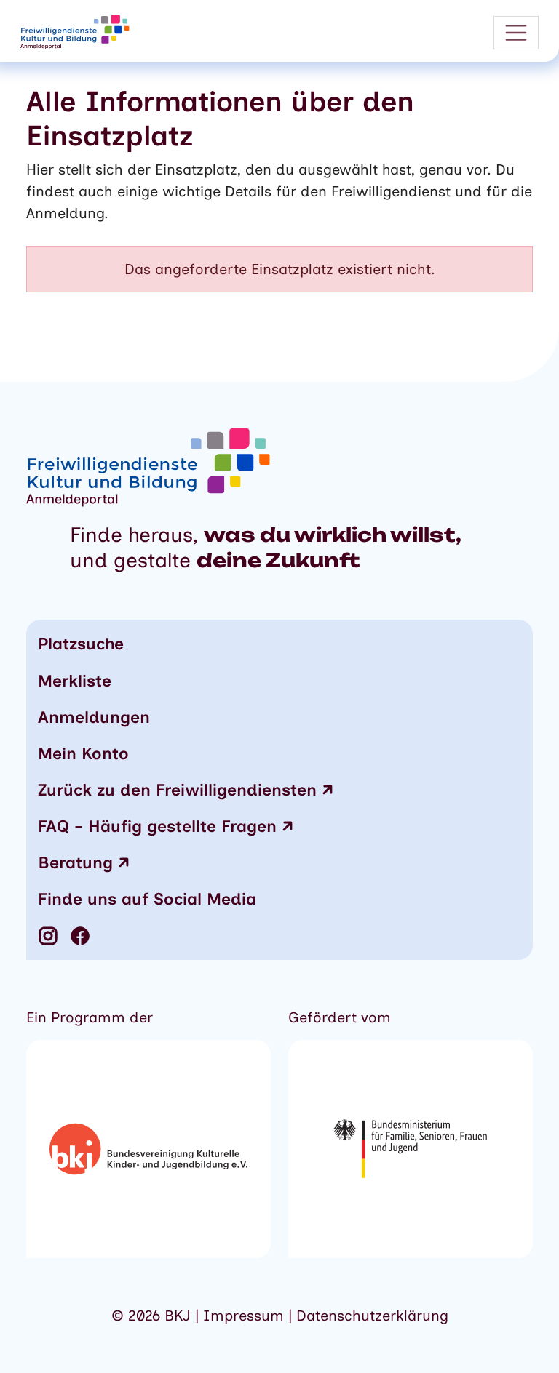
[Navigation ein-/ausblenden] (516, 32)
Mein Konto (83, 753)
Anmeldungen (94, 717)
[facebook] (80, 935)
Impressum (245, 1315)
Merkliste (74, 681)
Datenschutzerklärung (372, 1315)
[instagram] (48, 935)
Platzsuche (81, 643)
